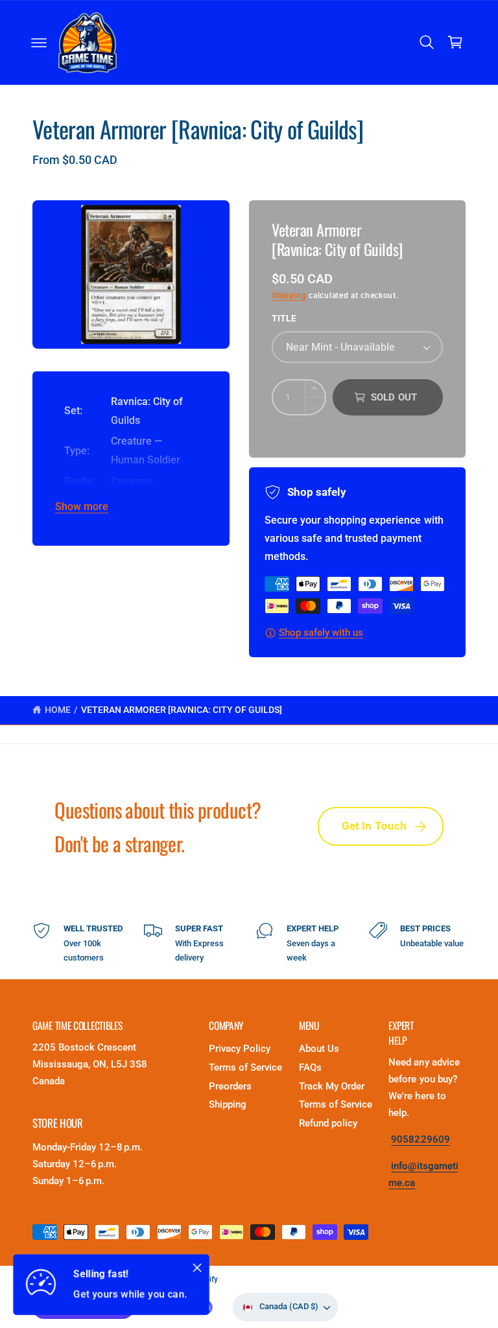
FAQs (310, 1067)
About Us (319, 1048)
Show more (81, 507)
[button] (39, 43)
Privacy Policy (239, 1048)
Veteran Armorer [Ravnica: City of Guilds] (182, 710)
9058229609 (420, 1139)
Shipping (289, 295)
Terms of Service (245, 1067)
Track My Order (331, 1086)
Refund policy (328, 1123)
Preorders (230, 1086)
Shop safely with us (321, 632)
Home (58, 710)
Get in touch (374, 826)
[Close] (197, 1268)
